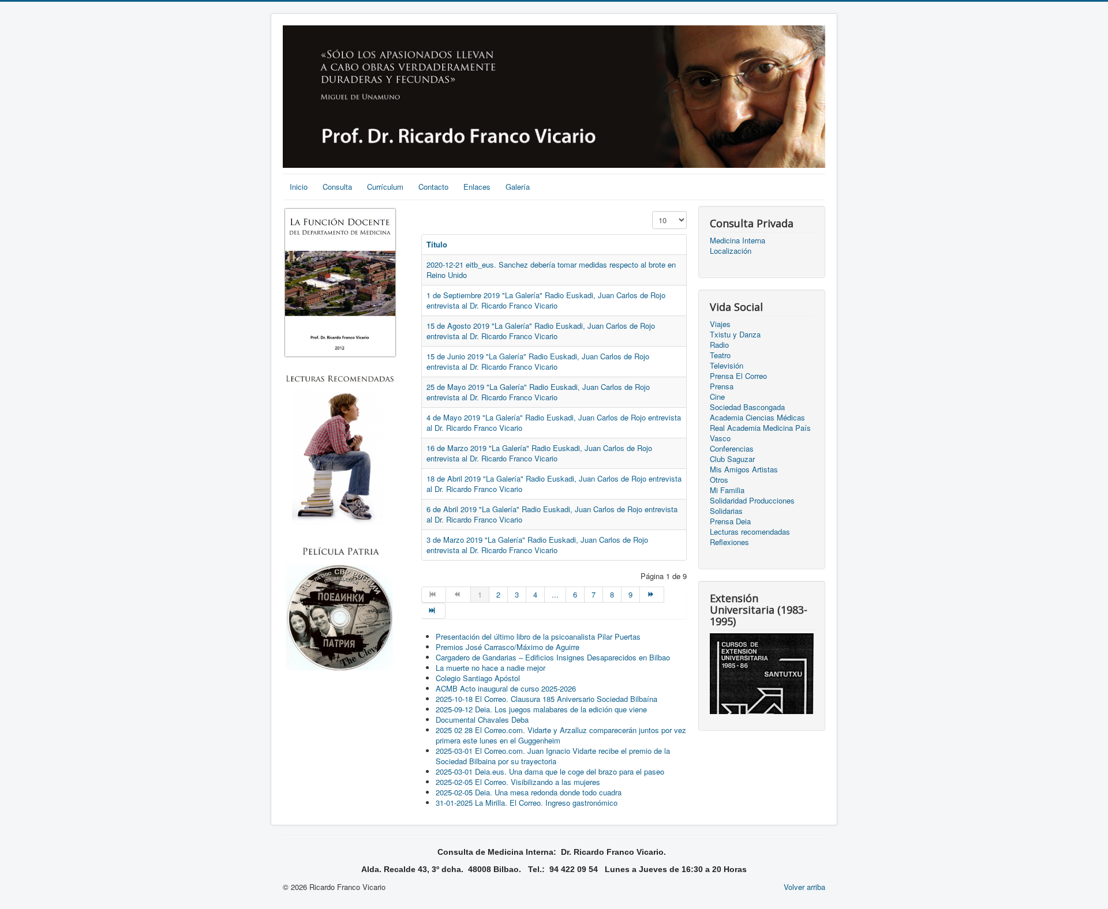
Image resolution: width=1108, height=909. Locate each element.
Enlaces (477, 186)
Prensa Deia (730, 521)
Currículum (385, 186)
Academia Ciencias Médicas (757, 417)
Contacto (433, 186)
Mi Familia (727, 490)
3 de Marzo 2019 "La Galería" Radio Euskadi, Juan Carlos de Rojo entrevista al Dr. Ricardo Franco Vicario (537, 544)
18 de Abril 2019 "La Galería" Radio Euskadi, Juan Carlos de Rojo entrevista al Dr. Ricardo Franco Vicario (554, 483)
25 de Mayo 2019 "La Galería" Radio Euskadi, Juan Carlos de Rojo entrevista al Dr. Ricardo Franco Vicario (538, 392)
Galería (518, 186)
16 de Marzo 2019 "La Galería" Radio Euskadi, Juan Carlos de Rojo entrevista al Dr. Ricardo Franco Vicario (539, 453)
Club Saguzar (732, 459)
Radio (719, 345)
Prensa (721, 386)
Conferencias (732, 449)
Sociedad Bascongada (747, 407)
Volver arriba (804, 886)
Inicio (299, 186)
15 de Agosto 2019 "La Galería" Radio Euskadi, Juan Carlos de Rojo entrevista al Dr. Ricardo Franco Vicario (540, 330)
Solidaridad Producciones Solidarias (752, 505)
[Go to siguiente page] (652, 595)
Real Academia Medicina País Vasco (760, 433)
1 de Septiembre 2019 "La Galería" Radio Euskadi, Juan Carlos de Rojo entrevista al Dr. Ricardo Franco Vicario (545, 300)
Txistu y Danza (735, 334)
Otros (719, 480)
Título (436, 244)
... (555, 594)
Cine (717, 397)
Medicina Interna (737, 240)
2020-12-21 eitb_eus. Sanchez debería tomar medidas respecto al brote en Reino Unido (551, 269)
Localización (730, 251)
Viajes (720, 324)
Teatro (720, 355)
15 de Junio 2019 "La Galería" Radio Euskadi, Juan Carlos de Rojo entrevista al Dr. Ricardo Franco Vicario (537, 361)
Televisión (726, 365)
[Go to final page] (433, 611)
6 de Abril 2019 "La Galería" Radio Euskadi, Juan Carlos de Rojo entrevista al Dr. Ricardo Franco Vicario (551, 514)
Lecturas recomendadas (750, 532)
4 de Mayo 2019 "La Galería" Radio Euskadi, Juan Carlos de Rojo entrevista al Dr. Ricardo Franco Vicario (553, 422)
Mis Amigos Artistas (744, 469)
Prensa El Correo (738, 376)
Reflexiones (729, 542)
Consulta (337, 186)
